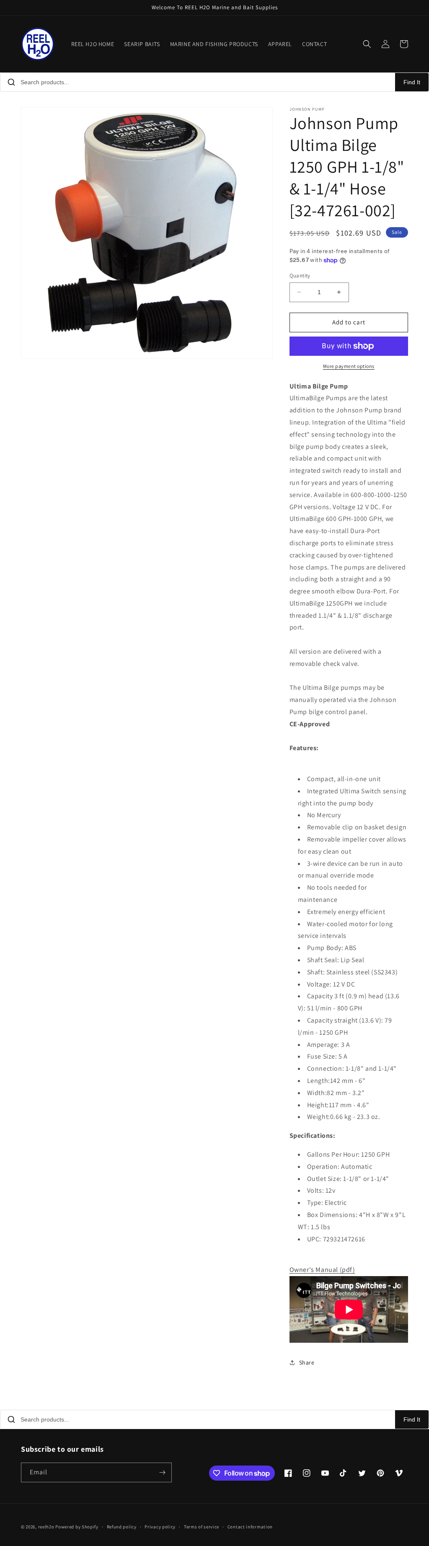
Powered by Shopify (76, 1527)
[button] (367, 44)
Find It (411, 82)
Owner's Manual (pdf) (322, 1269)
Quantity (299, 275)
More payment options (349, 366)
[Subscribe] (162, 1472)
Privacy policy (160, 1527)
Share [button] (307, 1362)
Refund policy (122, 1527)
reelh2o (46, 1527)
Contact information (250, 1527)
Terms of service (201, 1527)
